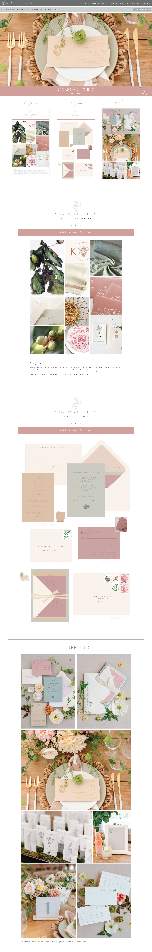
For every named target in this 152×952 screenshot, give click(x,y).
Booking (110, 3)
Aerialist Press (19, 3)
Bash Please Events (79, 942)
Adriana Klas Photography (40, 942)
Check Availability (142, 10)
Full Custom (133, 3)
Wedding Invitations (92, 3)
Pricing (120, 3)
